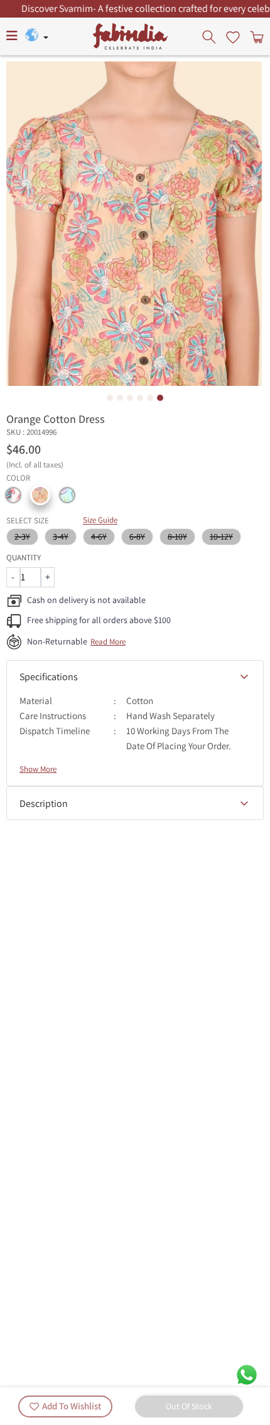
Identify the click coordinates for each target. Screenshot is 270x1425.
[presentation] (210, 36)
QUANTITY (23, 557)
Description (43, 803)
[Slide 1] (110, 397)
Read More (108, 641)
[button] (13, 495)
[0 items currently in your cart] (255, 36)
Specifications (48, 676)
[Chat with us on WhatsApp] (246, 1374)
